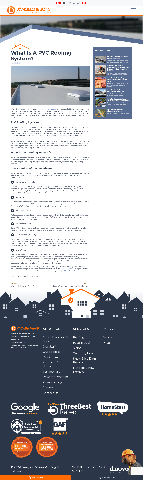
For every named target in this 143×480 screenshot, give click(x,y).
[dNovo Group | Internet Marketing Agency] (119, 469)
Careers (48, 387)
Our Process (51, 351)
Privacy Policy (52, 382)
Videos (107, 337)
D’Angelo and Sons (70, 271)
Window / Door (83, 353)
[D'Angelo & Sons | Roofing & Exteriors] (22, 10)
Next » (71, 284)
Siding (77, 348)
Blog (106, 342)
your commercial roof (46, 109)
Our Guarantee (53, 357)
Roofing (78, 337)
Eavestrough (82, 342)
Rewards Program (55, 377)
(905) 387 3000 (15, 339)
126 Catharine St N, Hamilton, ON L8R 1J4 (23, 336)
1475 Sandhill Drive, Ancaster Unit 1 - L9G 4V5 (24, 333)
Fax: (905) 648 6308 (16, 341)
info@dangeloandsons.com (18, 342)
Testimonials (51, 371)
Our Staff (49, 346)
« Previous (22, 284)
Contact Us (50, 393)
